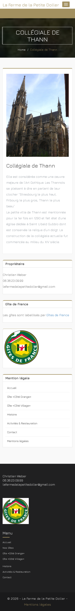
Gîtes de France (58, 315)
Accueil (11, 387)
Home (22, 49)
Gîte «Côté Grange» (19, 396)
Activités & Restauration (22, 423)
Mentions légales (18, 441)
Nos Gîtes (8, 547)
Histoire (12, 414)
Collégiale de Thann (43, 49)
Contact (12, 432)
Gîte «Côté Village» (19, 405)
